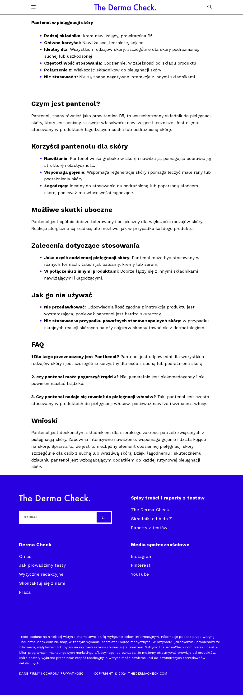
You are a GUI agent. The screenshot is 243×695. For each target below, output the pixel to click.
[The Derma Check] (125, 7)
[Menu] (33, 7)
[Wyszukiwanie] (104, 517)
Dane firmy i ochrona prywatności (51, 673)
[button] (209, 7)
